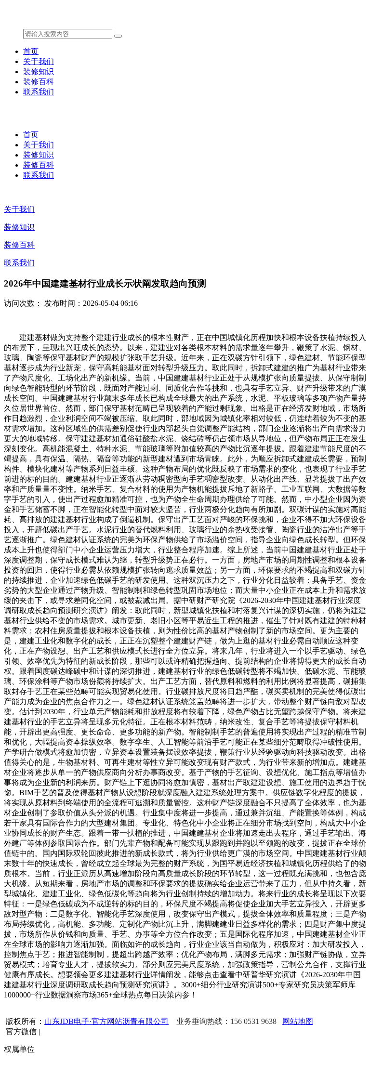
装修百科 (38, 82)
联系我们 (38, 92)
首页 (31, 51)
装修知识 (38, 71)
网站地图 (297, 1021)
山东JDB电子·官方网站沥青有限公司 (106, 1021)
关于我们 (38, 61)
